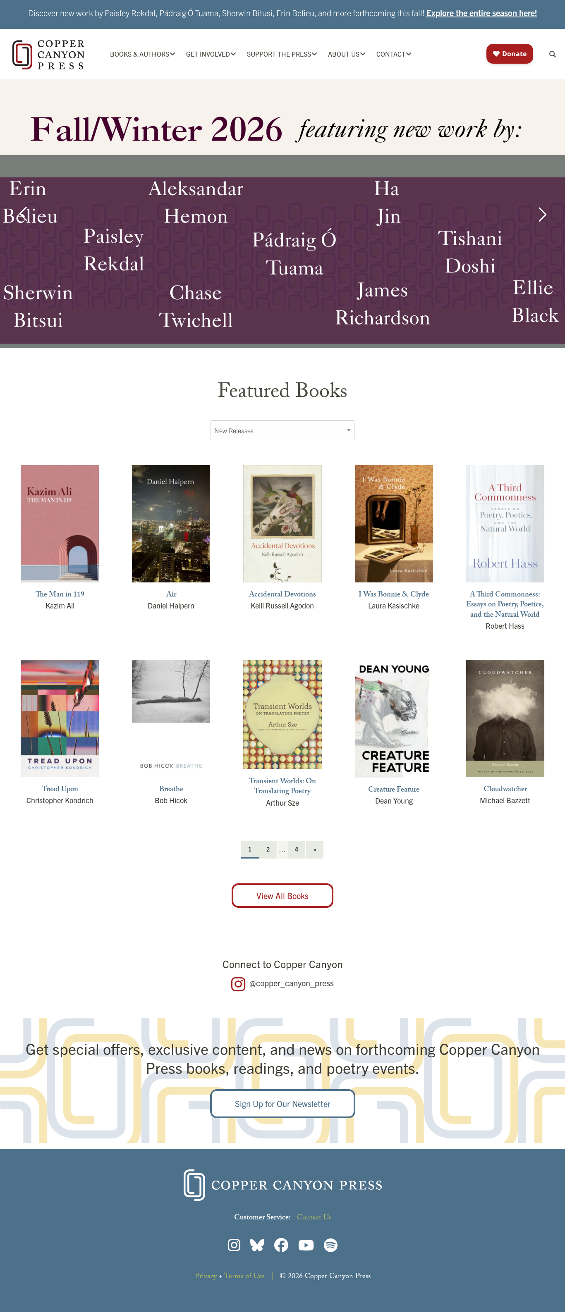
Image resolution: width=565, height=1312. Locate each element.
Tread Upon (60, 790)
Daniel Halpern (171, 605)
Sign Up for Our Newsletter (282, 1103)
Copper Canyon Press (48, 54)
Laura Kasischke (393, 605)
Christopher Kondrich (59, 800)
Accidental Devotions (282, 596)
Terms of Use (244, 1277)
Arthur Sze (282, 802)
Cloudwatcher (505, 790)
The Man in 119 (60, 596)
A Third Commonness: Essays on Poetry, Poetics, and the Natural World (505, 606)
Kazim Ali (59, 605)
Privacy (206, 1277)
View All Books (282, 895)
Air (171, 596)
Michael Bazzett (505, 800)
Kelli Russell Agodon (282, 605)
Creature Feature (393, 791)
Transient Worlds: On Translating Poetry (282, 788)
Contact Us (314, 1218)
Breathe (171, 790)
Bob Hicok (171, 800)
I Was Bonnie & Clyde (394, 596)
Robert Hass (505, 625)
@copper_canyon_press (291, 983)
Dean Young (394, 800)
